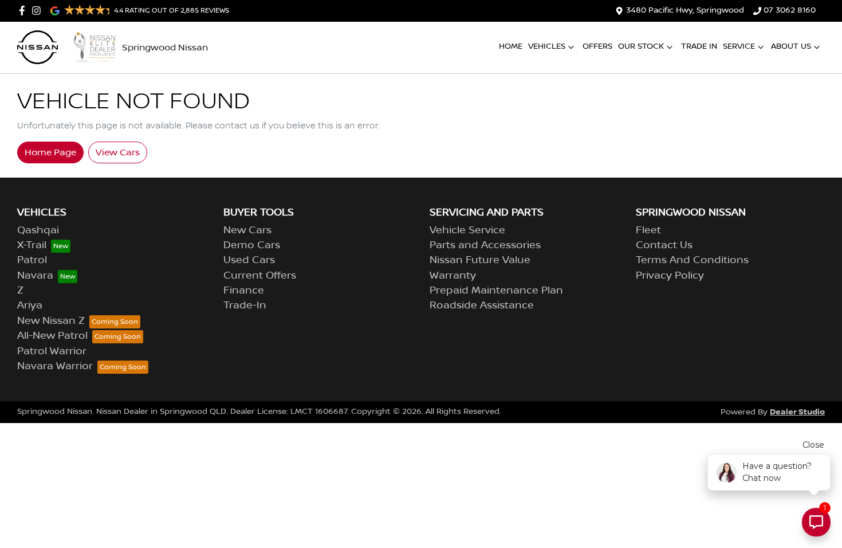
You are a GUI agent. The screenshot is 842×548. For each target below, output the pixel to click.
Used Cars (249, 260)
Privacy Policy (670, 275)
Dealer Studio (797, 412)
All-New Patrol (52, 336)
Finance (243, 290)
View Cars (118, 152)
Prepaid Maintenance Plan (496, 290)
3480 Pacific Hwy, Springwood (685, 10)
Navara (35, 275)
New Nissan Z (51, 321)
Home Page (50, 152)
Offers (597, 46)
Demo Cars (251, 245)
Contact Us (664, 245)
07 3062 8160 (790, 10)
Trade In (699, 46)
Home (510, 46)
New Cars (247, 230)
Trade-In (244, 305)
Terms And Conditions (692, 260)
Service (739, 46)
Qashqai (38, 230)
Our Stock (641, 46)
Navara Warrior (55, 366)
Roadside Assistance (482, 305)
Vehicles (546, 46)
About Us (791, 46)
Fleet (648, 230)
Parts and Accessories (485, 245)
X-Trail (31, 245)
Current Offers (259, 275)
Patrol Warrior (51, 351)
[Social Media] (24, 10)
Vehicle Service (467, 230)
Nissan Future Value (480, 260)
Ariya (29, 305)
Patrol (32, 260)
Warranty (453, 275)
